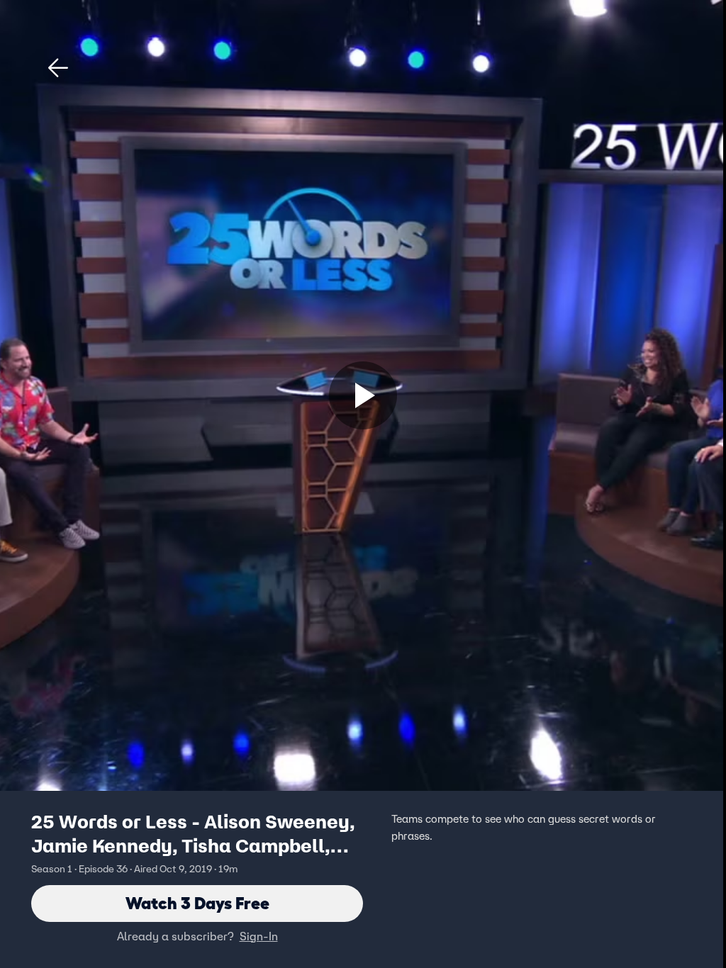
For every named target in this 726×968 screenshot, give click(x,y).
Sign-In (259, 936)
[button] (58, 68)
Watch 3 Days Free (197, 903)
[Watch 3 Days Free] (363, 395)
